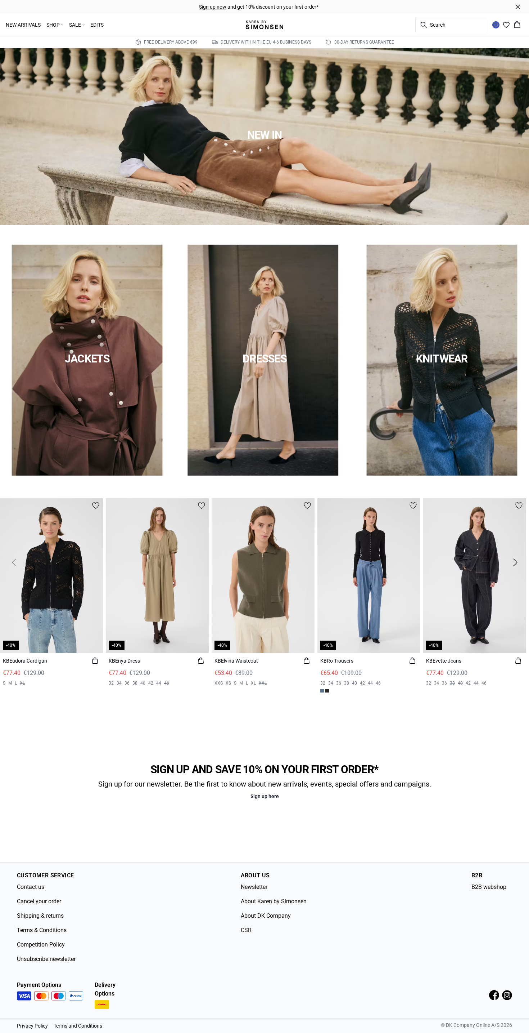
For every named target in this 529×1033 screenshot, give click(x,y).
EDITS (97, 25)
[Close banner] (517, 6)
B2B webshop (488, 886)
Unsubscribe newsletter (46, 959)
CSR (246, 930)
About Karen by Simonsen (274, 901)
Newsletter (254, 886)
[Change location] (496, 25)
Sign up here (264, 796)
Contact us (30, 886)
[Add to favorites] (95, 505)
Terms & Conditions (42, 930)
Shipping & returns (40, 915)
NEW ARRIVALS (23, 25)
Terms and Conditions (78, 1026)
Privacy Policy (32, 1026)
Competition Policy (41, 944)
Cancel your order (39, 901)
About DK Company (266, 915)
